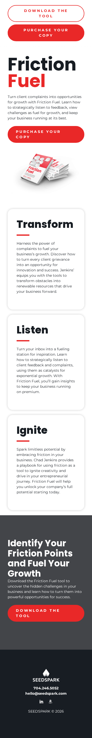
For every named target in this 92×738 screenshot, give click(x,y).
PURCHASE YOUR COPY (46, 33)
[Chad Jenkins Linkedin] (41, 702)
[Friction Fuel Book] (50, 702)
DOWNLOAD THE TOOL (46, 13)
